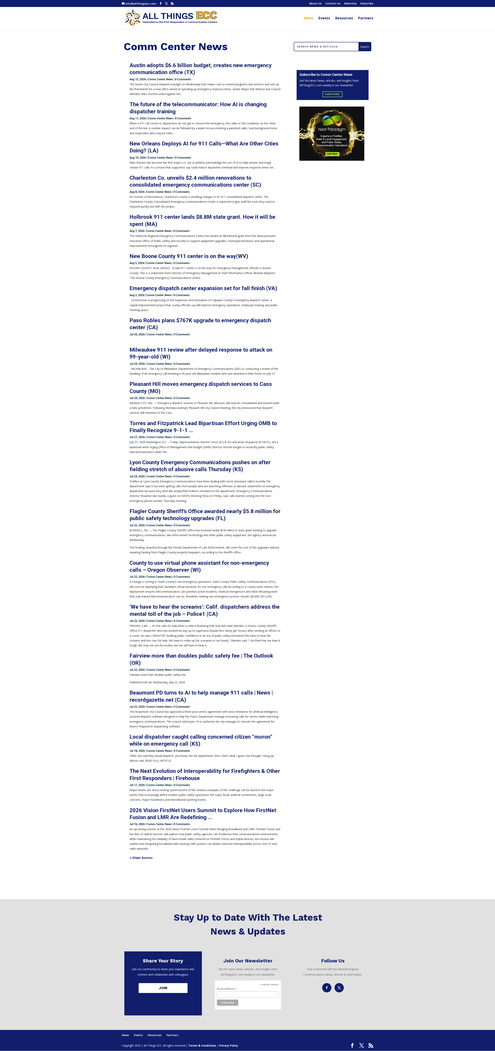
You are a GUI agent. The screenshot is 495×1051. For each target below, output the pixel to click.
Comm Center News (160, 79)
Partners (365, 18)
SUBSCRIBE (332, 94)
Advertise (350, 3)
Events (324, 18)
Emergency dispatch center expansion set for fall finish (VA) (203, 288)
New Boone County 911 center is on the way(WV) (189, 256)
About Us (315, 3)
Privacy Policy (228, 1045)
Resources (344, 18)
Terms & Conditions (202, 1045)
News (308, 18)
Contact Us (332, 3)
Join (163, 988)
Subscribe (366, 3)
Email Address (227, 989)
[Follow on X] (339, 987)
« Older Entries (141, 858)
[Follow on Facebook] (326, 987)
